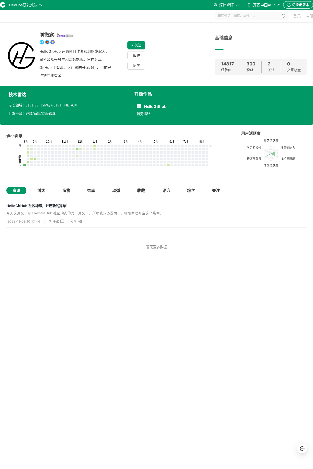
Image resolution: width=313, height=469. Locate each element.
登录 (297, 16)
